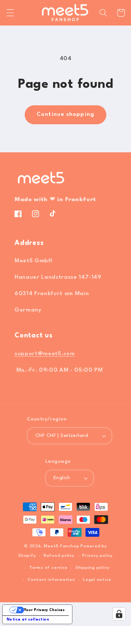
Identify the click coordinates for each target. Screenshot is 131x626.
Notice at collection (28, 619)
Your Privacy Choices (44, 610)
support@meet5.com (45, 354)
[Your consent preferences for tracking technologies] (119, 614)
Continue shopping (65, 114)
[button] (10, 12)
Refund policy (59, 556)
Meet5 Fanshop (61, 546)
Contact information (51, 580)
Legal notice (97, 580)
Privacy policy (97, 556)
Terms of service (48, 568)
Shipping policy (92, 568)
